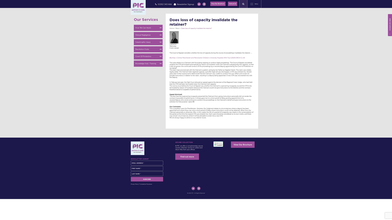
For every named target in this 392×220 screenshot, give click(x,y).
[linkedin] (204, 4)
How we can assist (143, 28)
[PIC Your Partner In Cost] (138, 7)
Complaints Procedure (146, 184)
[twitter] (199, 4)
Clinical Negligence (142, 35)
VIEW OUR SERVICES (390, 26)
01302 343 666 (165, 4)
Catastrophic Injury (142, 42)
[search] (243, 4)
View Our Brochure (217, 4)
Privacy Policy (134, 184)
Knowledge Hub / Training (145, 63)
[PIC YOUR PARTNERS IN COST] (137, 148)
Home (172, 28)
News (177, 28)
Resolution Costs (142, 49)
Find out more (187, 156)
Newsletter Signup (185, 4)
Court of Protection (143, 56)
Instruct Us (232, 4)
